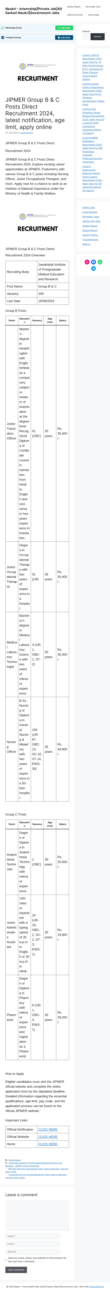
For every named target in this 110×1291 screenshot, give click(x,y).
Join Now (65, 27)
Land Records (89, 212)
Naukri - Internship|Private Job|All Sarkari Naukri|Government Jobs (33, 11)
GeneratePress (96, 1286)
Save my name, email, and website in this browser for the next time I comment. (37, 1260)
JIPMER (18, 1166)
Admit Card (88, 207)
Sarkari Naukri (73, 6)
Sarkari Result (89, 230)
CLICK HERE (48, 1129)
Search (86, 31)
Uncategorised (90, 239)
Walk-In (86, 244)
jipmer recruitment (31, 1166)
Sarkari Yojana (90, 235)
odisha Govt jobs (75, 14)
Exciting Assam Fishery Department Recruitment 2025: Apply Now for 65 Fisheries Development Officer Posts (93, 94)
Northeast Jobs (93, 6)
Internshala (93, 14)
